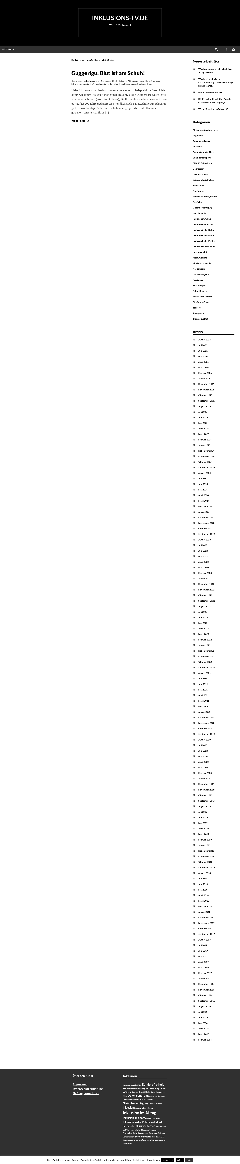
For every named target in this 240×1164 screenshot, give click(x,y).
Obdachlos (145, 1130)
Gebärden (161, 1096)
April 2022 (203, 628)
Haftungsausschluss (86, 1093)
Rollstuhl (161, 1133)
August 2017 (204, 939)
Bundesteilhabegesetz (140, 1089)
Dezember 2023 (206, 517)
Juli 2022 (202, 611)
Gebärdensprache (129, 1100)
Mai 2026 (203, 356)
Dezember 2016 (206, 984)
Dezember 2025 (206, 384)
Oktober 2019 (205, 795)
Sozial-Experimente (128, 84)
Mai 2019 (203, 823)
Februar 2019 (205, 839)
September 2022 (206, 600)
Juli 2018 (202, 878)
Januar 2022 (204, 645)
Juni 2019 (203, 817)
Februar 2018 (205, 906)
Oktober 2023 (205, 528)
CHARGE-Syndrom (202, 163)
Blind (125, 1088)
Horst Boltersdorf (155, 1104)
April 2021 (203, 695)
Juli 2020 (202, 745)
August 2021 (204, 673)
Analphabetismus (201, 141)
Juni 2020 (203, 750)
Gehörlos (197, 202)
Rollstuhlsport (200, 285)
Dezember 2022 (206, 584)
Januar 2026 (204, 378)
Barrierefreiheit (153, 1084)
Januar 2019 (204, 845)
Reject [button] (179, 1160)
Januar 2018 (204, 912)
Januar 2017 (204, 978)
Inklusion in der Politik (204, 241)
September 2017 (206, 934)
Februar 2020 (205, 773)
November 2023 (206, 523)
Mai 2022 (203, 623)
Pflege (141, 1133)
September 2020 (206, 734)
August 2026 (204, 339)
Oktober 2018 (205, 861)
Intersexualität (200, 252)
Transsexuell (127, 1144)
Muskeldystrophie (202, 263)
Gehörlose (149, 1100)
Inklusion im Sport (134, 1117)
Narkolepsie (199, 268)
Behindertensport (202, 157)
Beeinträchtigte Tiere (203, 152)
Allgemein (155, 81)
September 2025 (206, 400)
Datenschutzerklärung (88, 1089)
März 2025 (203, 434)
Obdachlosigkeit (201, 274)
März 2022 (203, 634)
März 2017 (203, 967)
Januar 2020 (204, 778)
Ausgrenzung (127, 1085)
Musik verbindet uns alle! (210, 92)
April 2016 (203, 1028)
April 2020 (203, 761)
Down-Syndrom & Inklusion (141, 1092)
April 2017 (203, 962)
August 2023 (204, 539)
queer (146, 1133)
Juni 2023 (203, 550)
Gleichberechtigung (202, 207)
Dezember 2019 (206, 784)
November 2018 (206, 856)
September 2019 (206, 800)
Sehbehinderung (158, 1137)
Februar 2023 (205, 573)
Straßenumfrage (144, 84)
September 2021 (206, 667)
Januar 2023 (204, 578)
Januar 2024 (204, 511)
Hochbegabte (199, 213)
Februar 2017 (205, 973)
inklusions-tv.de (120, 18)
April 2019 (203, 828)
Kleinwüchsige (200, 257)
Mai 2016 (203, 1023)
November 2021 (206, 656)
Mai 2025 (203, 423)
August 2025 (204, 406)
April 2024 (203, 495)
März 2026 (203, 367)
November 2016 (206, 989)
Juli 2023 (202, 545)
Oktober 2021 (205, 661)
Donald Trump (154, 1089)
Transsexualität (200, 318)
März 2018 (203, 900)
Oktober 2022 (205, 595)
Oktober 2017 (205, 928)
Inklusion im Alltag (90, 84)
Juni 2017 (203, 950)
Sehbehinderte (200, 291)
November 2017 (206, 923)
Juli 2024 (202, 478)
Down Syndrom (200, 174)
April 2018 (203, 895)
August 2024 (204, 473)
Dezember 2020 (206, 717)
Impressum (80, 1084)
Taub (125, 1140)
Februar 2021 (205, 706)
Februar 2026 (205, 373)
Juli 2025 (202, 411)
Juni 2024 (203, 484)
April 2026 (203, 361)
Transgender (199, 313)
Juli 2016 (202, 1012)
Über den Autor (83, 1076)
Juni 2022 (203, 617)
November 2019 (206, 789)
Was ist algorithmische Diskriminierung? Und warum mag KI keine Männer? (216, 82)
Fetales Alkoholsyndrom (205, 196)
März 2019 (203, 834)
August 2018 (204, 873)
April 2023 (203, 561)
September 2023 (206, 534)
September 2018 (206, 867)
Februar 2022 (205, 639)
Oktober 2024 (205, 461)
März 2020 (203, 767)
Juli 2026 (202, 345)
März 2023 (203, 567)
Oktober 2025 (205, 395)
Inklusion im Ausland (203, 224)
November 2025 (206, 389)
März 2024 (203, 500)
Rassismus (198, 279)
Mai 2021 (203, 689)
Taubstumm (131, 1140)
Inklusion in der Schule (204, 246)
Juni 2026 (203, 350)
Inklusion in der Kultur (109, 84)
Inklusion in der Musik (203, 235)
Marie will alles (135, 1130)
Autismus (197, 146)
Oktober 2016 (205, 995)
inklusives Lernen (145, 1125)
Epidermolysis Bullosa (203, 179)
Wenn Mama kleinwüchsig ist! (213, 109)
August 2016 (204, 1006)
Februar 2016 (205, 1039)
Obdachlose (153, 1130)
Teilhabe (139, 1140)
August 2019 (204, 806)
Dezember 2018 (206, 850)
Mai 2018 (203, 889)
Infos (189, 1160)
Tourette (197, 307)
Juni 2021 (203, 684)
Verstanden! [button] (168, 1160)
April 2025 (203, 428)
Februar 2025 (205, 439)
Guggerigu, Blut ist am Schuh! (108, 73)
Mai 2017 (203, 956)
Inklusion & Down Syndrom (144, 1108)
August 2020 (204, 739)
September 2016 (206, 1000)
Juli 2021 (202, 678)
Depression (198, 168)
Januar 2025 (204, 445)
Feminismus (198, 191)
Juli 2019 (202, 811)
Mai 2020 (203, 756)
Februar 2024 (205, 506)
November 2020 (206, 723)
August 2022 (204, 606)
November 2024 (206, 456)
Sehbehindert (128, 1137)
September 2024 (206, 467)
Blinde (130, 1089)
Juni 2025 (203, 417)
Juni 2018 (203, 884)
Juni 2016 (203, 1017)
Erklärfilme (76, 84)
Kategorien (8, 49)
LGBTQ (126, 1130)
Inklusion (128, 1107)
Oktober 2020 (205, 728)
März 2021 (203, 700)
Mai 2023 (203, 556)
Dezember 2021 (206, 650)
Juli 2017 (202, 945)
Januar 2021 (204, 711)
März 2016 (203, 1034)
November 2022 (206, 589)
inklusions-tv (92, 81)
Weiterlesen (80, 120)
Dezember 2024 (206, 450)
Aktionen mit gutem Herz (139, 81)
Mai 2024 (203, 489)
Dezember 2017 (206, 917)
